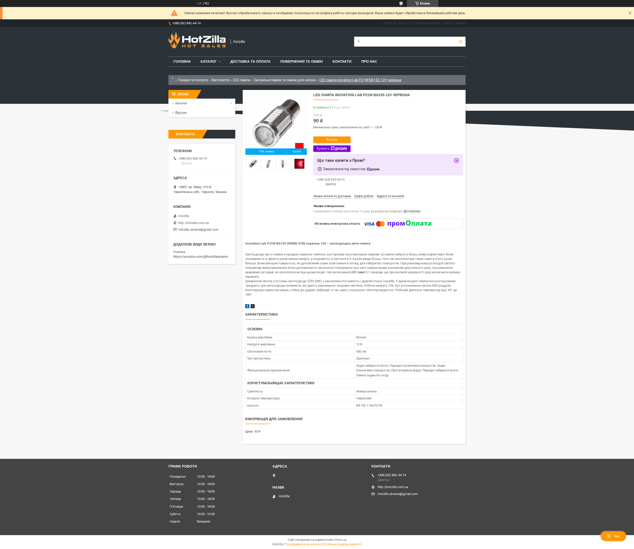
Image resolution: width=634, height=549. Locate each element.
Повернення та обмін (301, 61)
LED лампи (241, 80)
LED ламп (358, 272)
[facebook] (247, 307)
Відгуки (180, 112)
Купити (332, 139)
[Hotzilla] (197, 41)
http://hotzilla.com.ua (193, 223)
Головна (182, 61)
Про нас (369, 61)
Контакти (342, 61)
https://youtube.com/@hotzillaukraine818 (203, 256)
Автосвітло (220, 80)
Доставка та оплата (250, 61)
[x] (253, 307)
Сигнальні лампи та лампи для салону (285, 80)
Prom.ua (340, 540)
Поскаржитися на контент (303, 544)
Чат (617, 536)
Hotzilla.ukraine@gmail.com (198, 229)
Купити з (323, 148)
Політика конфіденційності (343, 544)
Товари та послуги (193, 80)
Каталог (209, 61)
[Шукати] (461, 42)
